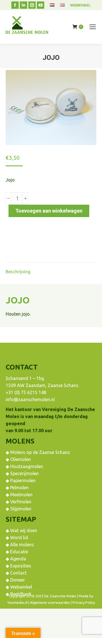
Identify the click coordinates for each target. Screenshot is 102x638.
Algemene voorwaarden (50, 602)
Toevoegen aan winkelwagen (48, 211)
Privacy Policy (84, 602)
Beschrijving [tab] (18, 271)
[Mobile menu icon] (92, 26)
